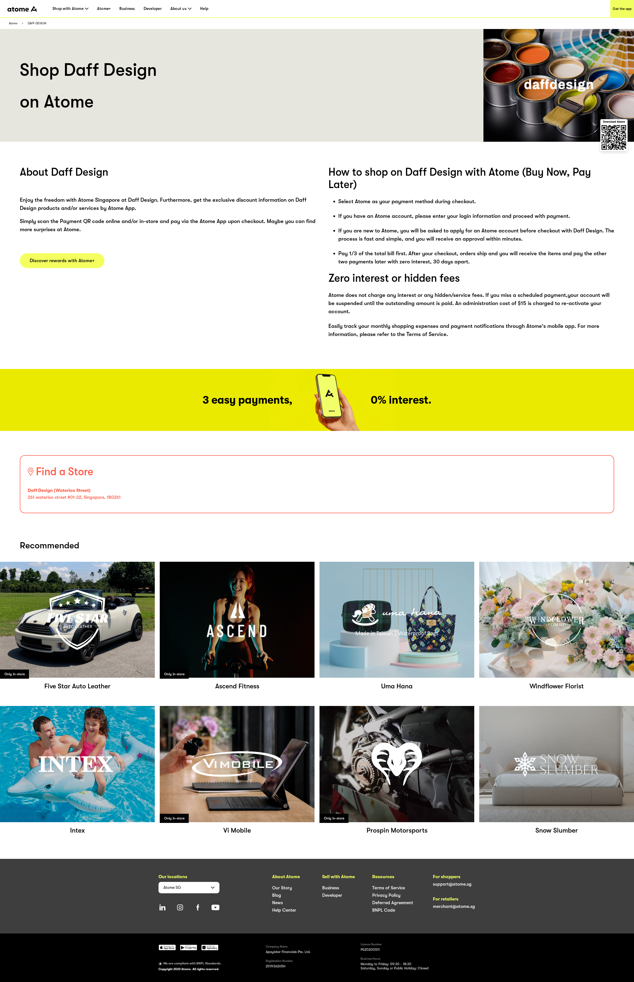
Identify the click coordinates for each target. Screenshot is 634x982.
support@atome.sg (452, 884)
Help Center (284, 910)
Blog (276, 895)
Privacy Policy (386, 895)
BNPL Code (383, 910)
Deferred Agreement (392, 902)
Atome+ (104, 8)
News (277, 902)
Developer (153, 8)
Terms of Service (388, 887)
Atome (13, 23)
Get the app (622, 9)
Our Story (282, 887)
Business (127, 8)
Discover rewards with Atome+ (62, 260)
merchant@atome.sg (454, 906)
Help (204, 8)
